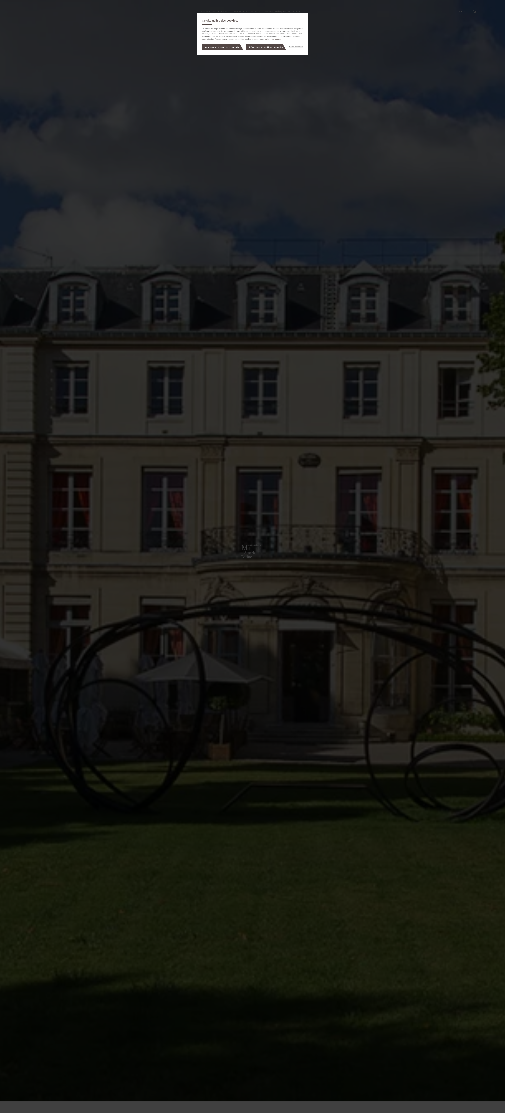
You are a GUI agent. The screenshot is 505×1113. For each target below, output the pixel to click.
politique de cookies (273, 39)
